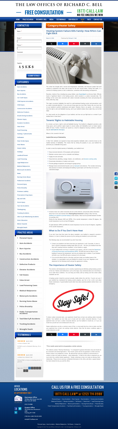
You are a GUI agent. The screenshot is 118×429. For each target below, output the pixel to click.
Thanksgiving (21, 209)
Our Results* (73, 19)
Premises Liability (22, 191)
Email (19, 38)
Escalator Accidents (23, 123)
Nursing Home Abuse (24, 177)
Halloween (20, 137)
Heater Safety (21, 148)
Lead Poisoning (22, 159)
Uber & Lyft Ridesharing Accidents (28, 216)
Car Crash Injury (22, 97)
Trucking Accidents (23, 213)
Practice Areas (28, 19)
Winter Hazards (22, 224)
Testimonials (61, 19)
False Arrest (21, 126)
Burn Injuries (21, 90)
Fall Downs (24, 275)
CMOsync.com (77, 427)
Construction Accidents (24, 108)
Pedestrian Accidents (24, 180)
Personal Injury (22, 184)
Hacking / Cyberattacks (24, 133)
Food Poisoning (22, 130)
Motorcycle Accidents (24, 169)
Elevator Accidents (27, 269)
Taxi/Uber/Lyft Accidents (30, 319)
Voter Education (22, 220)
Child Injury (21, 105)
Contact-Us (78, 424)
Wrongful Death (22, 227)
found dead (82, 94)
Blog (82, 19)
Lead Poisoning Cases (28, 285)
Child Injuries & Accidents (25, 101)
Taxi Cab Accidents (23, 206)
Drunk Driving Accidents (24, 115)
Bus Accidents (21, 94)
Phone (19, 45)
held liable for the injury (57, 130)
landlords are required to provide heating (59, 215)
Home (18, 19)
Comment (20, 52)
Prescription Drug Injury (24, 195)
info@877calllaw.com (31, 419)
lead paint (77, 166)
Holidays (20, 151)
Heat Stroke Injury (23, 141)
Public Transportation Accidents (29, 313)
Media (51, 19)
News (19, 173)
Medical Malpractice (23, 166)
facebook (116, 173)
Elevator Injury (22, 119)
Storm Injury (21, 202)
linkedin (116, 183)
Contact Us (98, 19)
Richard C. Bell (41, 19)
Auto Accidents (22, 87)
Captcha (19, 63)
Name (19, 31)
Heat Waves (21, 144)
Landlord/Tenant (22, 155)
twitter (116, 178)
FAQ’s (89, 19)
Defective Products (23, 112)
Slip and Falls (21, 198)
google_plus (116, 187)
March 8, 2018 (50, 38)
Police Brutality (22, 187)
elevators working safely (90, 159)
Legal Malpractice (22, 162)
